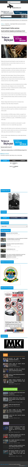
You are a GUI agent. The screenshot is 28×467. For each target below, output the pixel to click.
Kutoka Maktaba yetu (10, 249)
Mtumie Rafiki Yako (5, 147)
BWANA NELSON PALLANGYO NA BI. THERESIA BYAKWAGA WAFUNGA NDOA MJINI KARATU (17, 381)
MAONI (23, 217)
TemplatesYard (14, 463)
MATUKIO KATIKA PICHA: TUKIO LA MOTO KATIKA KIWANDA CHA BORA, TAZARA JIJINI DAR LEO (17, 399)
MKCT (26, 465)
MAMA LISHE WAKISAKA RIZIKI (14, 404)
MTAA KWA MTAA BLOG (5, 464)
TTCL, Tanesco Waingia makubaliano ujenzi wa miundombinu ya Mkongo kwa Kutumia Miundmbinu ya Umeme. (15, 256)
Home (2, 24)
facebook (23, 160)
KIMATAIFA (6, 423)
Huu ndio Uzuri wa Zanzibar (12, 233)
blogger (5, 160)
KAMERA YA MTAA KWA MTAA (10, 389)
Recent (5, 217)
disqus (13, 160)
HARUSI (5, 355)
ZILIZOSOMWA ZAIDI (14, 218)
